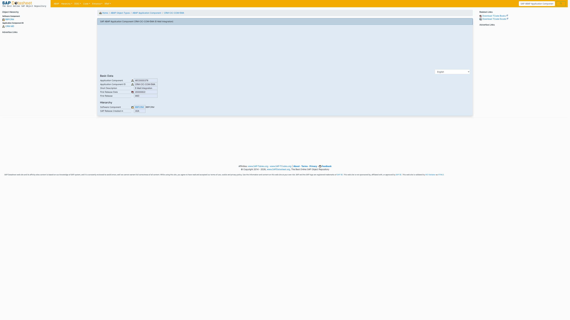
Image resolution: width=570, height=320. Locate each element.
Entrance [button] (96, 3)
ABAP (56, 3)
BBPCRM (9, 19)
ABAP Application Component (147, 13)
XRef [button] (106, 3)
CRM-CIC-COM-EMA (174, 13)
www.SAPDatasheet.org (278, 169)
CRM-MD (9, 26)
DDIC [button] (76, 3)
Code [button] (85, 3)
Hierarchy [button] (66, 3)
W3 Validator (430, 175)
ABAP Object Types (120, 13)
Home (105, 13)
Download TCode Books (494, 16)
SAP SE (340, 175)
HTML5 (441, 175)
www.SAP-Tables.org (258, 166)
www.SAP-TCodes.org (280, 166)
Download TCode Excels (494, 19)
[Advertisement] (47, 55)
